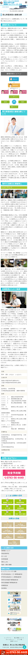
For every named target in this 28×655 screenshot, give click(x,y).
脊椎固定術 (5, 585)
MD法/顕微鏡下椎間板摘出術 (9, 582)
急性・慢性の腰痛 (6, 564)
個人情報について (19, 637)
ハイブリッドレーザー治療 (9, 571)
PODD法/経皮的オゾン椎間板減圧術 (11, 577)
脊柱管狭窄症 (5, 553)
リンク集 (19, 639)
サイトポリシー (10, 639)
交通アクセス (14, 641)
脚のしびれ (5, 562)
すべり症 (4, 556)
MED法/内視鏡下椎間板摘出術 (10, 579)
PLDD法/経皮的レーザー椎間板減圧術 (12, 574)
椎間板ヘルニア (6, 550)
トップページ (4, 11)
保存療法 (4, 588)
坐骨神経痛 (5, 559)
